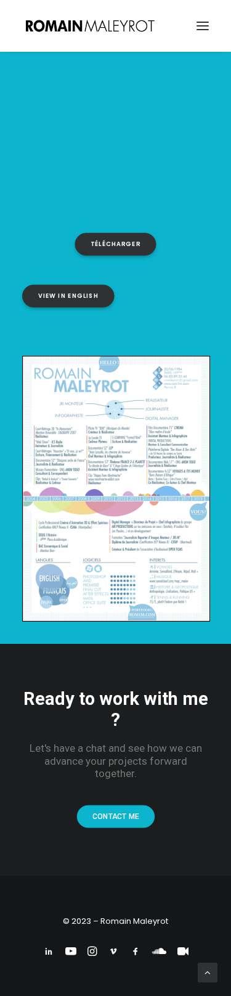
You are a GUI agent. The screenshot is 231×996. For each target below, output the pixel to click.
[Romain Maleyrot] (91, 26)
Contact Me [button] (115, 816)
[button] (202, 26)
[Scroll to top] (207, 971)
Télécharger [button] (115, 244)
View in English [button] (68, 296)
